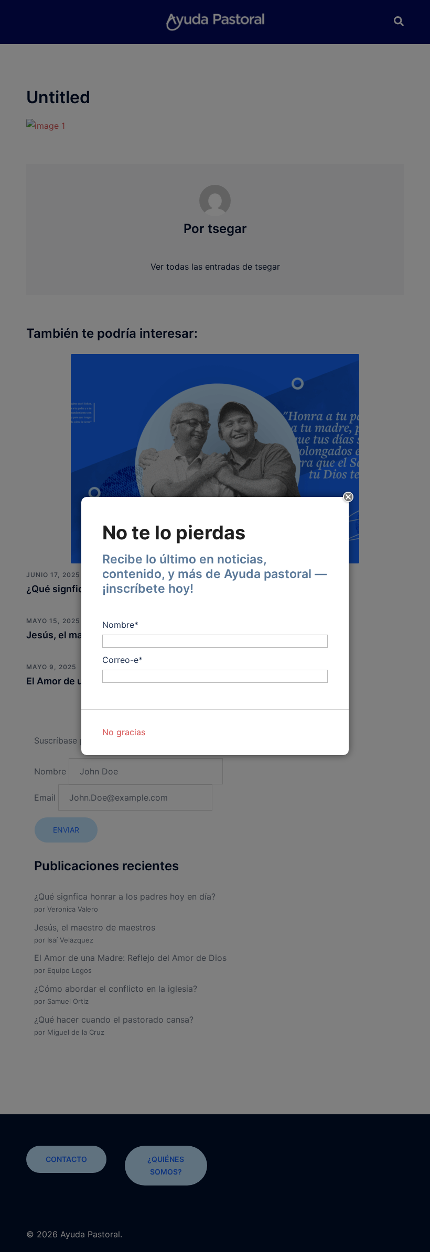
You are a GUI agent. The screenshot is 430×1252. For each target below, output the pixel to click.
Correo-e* (122, 660)
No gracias (123, 732)
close (348, 497)
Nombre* (120, 624)
